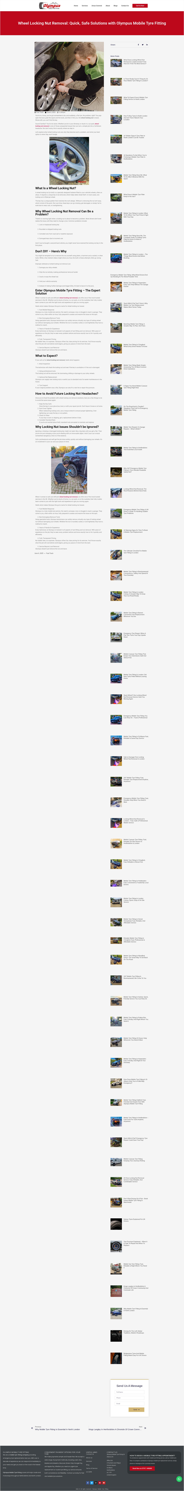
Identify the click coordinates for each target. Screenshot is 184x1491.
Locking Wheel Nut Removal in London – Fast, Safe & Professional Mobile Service (136, 820)
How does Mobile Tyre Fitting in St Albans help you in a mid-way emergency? (135, 1081)
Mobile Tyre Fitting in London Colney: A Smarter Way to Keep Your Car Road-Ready (134, 594)
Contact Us (125, 6)
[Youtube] (103, 1482)
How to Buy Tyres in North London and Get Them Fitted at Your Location (135, 117)
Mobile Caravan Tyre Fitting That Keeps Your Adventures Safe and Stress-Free (135, 655)
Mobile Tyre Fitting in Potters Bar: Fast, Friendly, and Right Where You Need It (136, 1019)
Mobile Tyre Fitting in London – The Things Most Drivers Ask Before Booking (136, 256)
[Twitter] (91, 1482)
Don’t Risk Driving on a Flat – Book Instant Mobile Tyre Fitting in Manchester (136, 1200)
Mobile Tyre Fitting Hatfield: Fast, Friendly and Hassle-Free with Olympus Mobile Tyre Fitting (135, 1102)
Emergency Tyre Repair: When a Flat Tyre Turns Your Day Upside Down (135, 635)
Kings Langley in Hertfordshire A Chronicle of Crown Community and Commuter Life (136, 1288)
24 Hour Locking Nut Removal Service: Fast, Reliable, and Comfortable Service (134, 1179)
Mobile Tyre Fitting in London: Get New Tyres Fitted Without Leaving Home (135, 676)
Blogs (115, 6)
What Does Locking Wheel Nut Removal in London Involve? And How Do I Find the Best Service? (135, 61)
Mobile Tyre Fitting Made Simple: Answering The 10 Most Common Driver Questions (135, 367)
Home (76, 6)
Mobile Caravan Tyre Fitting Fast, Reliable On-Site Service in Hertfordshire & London (135, 841)
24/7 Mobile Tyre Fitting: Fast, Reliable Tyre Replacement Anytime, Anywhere (136, 779)
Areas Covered (97, 6)
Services (85, 6)
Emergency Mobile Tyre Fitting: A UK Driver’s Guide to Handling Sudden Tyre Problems (136, 511)
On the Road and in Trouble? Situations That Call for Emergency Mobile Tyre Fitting (136, 408)
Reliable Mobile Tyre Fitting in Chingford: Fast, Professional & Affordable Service (134, 940)
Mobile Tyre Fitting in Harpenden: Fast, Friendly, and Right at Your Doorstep (135, 1060)
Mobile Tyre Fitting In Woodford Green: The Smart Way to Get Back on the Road (136, 957)
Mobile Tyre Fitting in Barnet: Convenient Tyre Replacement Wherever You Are (134, 614)
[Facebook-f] (87, 1482)
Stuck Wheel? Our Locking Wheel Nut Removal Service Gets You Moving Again (135, 697)
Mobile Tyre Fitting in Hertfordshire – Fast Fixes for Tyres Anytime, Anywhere (136, 1119)
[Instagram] (95, 1482)
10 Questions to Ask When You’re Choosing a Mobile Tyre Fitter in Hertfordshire (135, 157)
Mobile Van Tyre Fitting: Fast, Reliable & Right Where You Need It (135, 1266)
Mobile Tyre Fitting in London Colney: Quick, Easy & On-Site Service (134, 900)
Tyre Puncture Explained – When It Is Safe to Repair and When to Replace (135, 1243)
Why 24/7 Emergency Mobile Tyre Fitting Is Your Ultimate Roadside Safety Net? (135, 470)
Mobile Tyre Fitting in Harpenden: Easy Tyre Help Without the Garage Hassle (136, 284)
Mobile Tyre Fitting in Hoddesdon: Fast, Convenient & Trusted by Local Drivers (136, 882)
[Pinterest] (99, 1482)
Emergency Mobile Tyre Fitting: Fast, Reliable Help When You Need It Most (136, 800)
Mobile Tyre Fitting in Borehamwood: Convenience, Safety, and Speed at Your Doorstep (136, 573)
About (108, 6)
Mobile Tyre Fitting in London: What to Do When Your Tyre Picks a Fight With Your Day (136, 215)
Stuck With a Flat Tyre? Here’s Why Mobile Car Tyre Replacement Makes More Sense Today (136, 305)
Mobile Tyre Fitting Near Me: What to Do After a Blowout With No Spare (135, 177)
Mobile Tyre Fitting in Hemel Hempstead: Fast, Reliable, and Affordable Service (134, 921)
